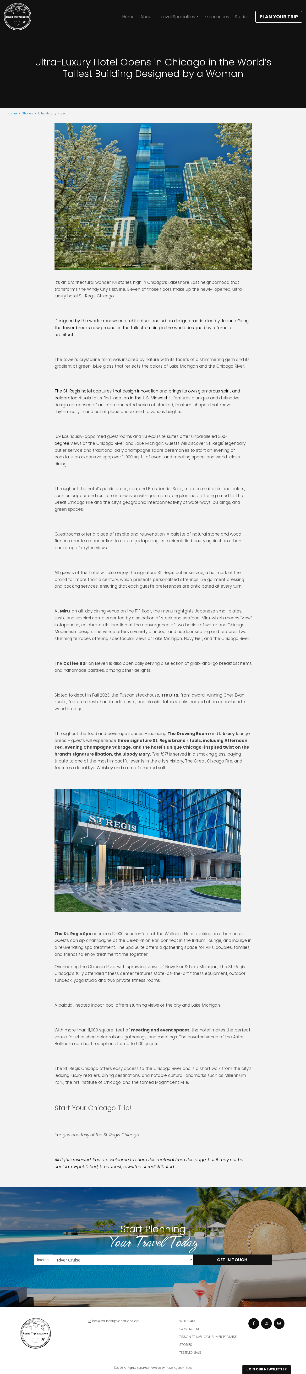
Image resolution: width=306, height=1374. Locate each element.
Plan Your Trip (279, 16)
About (146, 17)
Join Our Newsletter (266, 1369)
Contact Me (190, 1328)
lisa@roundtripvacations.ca (115, 1321)
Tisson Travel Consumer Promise (208, 1336)
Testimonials (190, 1352)
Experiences (216, 17)
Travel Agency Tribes (178, 1368)
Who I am (187, 1321)
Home (128, 17)
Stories (242, 17)
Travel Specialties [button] (177, 17)
